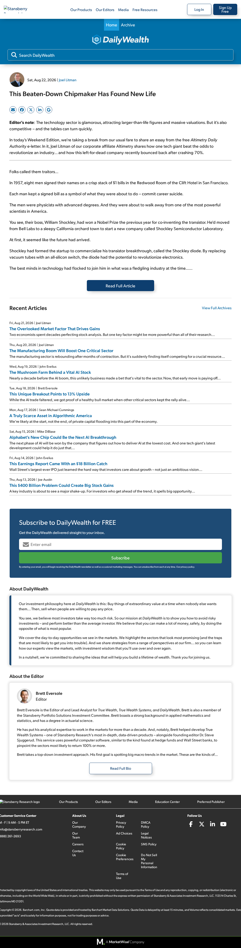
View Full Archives (217, 307)
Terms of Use (122, 876)
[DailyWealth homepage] (120, 39)
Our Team (76, 835)
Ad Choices (124, 833)
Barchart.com (31, 909)
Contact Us (77, 853)
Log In (199, 9)
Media (123, 9)
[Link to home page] (20, 9)
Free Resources (145, 9)
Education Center (167, 802)
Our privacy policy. (185, 566)
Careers (78, 844)
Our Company (79, 824)
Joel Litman (67, 79)
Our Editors (105, 9)
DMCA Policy (145, 824)
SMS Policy (149, 844)
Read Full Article (120, 285)
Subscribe (120, 557)
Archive (128, 24)
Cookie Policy (121, 846)
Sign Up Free (225, 9)
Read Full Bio (120, 768)
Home (111, 24)
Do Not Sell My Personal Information (149, 861)
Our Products (81, 9)
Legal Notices (146, 835)
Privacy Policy (121, 824)
